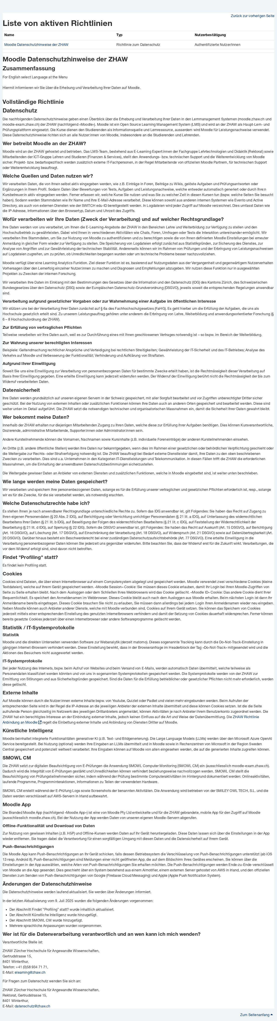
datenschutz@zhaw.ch (32, 1006)
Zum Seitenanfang (255, 1015)
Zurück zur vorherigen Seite (252, 16)
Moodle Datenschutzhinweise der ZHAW (36, 44)
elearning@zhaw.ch (30, 972)
